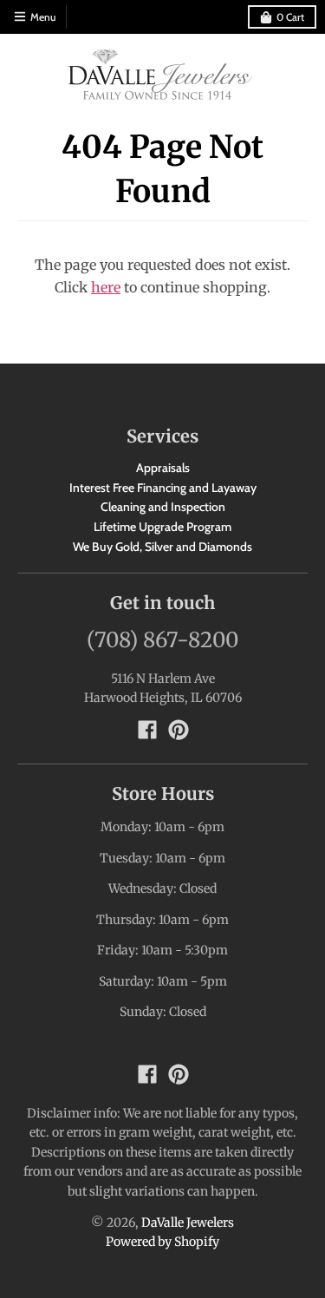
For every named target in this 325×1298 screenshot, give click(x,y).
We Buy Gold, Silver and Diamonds (162, 546)
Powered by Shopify (162, 1241)
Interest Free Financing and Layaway (163, 487)
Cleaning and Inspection (163, 507)
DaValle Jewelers (187, 1222)
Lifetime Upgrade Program (162, 526)
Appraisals (163, 467)
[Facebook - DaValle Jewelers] (147, 729)
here (105, 287)
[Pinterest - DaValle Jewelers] (178, 729)
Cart (290, 16)
